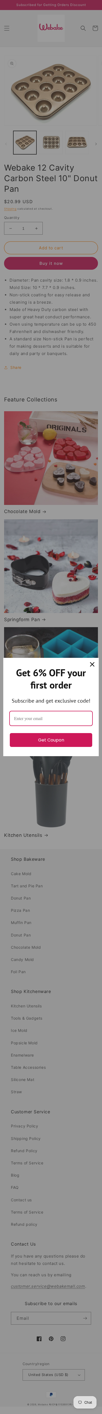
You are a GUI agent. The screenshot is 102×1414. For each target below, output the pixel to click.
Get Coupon (51, 740)
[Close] (92, 664)
